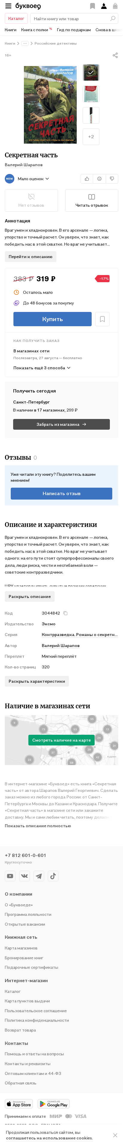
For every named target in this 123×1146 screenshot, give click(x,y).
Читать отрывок (92, 205)
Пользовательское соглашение (36, 1010)
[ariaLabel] (115, 1135)
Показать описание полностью (38, 825)
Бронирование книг (24, 957)
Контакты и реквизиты (27, 1063)
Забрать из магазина (58, 424)
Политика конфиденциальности (37, 1020)
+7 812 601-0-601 (25, 855)
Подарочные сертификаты (31, 967)
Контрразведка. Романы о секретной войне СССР (80, 634)
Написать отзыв (62, 493)
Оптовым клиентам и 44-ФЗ (33, 1073)
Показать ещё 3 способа (39, 367)
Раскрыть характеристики (37, 681)
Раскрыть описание (30, 596)
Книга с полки (36, 29)
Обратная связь (20, 1082)
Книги (10, 29)
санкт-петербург (31, 401)
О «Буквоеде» (19, 904)
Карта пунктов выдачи (27, 1000)
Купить (52, 319)
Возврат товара (20, 1029)
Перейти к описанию (31, 256)
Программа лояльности (28, 914)
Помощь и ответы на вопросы (34, 1053)
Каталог (16, 18)
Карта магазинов (21, 947)
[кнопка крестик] (65, 613)
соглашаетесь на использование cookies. (49, 1137)
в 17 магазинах (49, 409)
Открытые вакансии (25, 924)
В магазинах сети (31, 350)
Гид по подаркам (74, 29)
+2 (91, 136)
